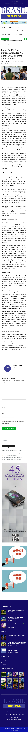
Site (3, 410)
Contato (21, 3)
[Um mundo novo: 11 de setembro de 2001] (4, 634)
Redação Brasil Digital (7, 58)
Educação (8, 41)
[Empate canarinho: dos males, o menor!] (3, 685)
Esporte (16, 27)
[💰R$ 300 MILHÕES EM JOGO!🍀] (4, 623)
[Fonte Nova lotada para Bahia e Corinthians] (21, 673)
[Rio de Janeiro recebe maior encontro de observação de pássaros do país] (4, 641)
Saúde (22, 31)
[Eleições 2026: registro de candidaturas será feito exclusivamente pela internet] (9, 679)
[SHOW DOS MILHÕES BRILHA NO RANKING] (4, 609)
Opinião (16, 31)
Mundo (10, 31)
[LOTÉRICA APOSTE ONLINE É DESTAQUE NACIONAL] (4, 616)
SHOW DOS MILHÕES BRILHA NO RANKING (12, 447)
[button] (24, 39)
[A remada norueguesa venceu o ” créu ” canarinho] (15, 679)
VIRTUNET (16, 727)
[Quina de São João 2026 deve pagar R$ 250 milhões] (15, 685)
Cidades (15, 34)
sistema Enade (15, 344)
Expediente (15, 3)
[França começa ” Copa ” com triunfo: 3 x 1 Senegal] (21, 679)
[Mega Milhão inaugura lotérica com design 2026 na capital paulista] (9, 685)
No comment (9, 60)
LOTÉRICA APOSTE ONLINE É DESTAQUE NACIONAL (14, 450)
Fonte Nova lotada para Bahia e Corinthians (12, 454)
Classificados (7, 3)
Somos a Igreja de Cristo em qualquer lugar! (12, 456)
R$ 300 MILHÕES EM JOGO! (18, 39)
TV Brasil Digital (6, 34)
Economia (9, 27)
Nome (3, 399)
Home (2, 41)
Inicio (3, 27)
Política (4, 31)
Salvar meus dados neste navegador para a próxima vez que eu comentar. (13, 419)
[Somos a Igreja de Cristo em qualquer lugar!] (3, 679)
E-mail (3, 404)
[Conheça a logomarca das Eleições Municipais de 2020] (4, 648)
